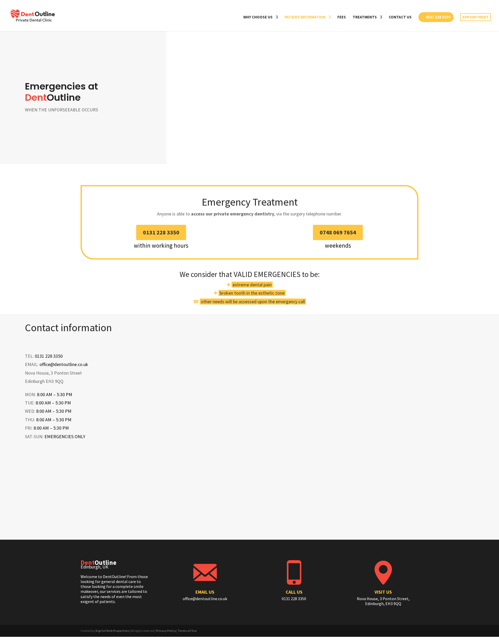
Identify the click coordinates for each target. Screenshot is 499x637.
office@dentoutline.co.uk (64, 364)
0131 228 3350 (438, 17)
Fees (341, 17)
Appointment (475, 17)
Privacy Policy (166, 631)
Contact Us (400, 17)
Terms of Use (187, 631)
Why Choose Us (258, 17)
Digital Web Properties (112, 631)
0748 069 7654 (338, 232)
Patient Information (305, 17)
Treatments (365, 17)
